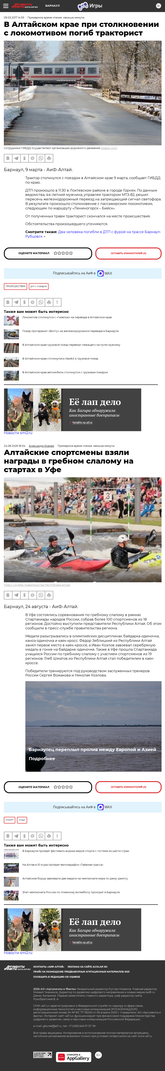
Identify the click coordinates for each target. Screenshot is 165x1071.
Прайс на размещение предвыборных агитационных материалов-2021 (81, 971)
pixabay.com (109, 148)
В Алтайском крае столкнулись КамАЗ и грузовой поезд (60, 358)
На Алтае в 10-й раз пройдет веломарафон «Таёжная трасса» (62, 864)
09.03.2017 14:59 (14, 17)
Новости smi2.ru (18, 433)
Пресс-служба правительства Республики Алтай (37, 585)
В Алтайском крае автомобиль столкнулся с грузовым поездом (65, 372)
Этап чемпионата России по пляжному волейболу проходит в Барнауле (71, 892)
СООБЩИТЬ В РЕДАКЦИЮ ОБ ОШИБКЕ (56, 977)
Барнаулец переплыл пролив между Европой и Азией (92, 749)
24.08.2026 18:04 (14, 445)
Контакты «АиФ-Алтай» (48, 966)
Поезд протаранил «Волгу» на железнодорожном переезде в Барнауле (70, 331)
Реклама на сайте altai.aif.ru (87, 966)
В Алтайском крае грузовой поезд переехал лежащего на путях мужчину (71, 344)
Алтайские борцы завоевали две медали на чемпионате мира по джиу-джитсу (75, 878)
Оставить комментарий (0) (128, 253)
